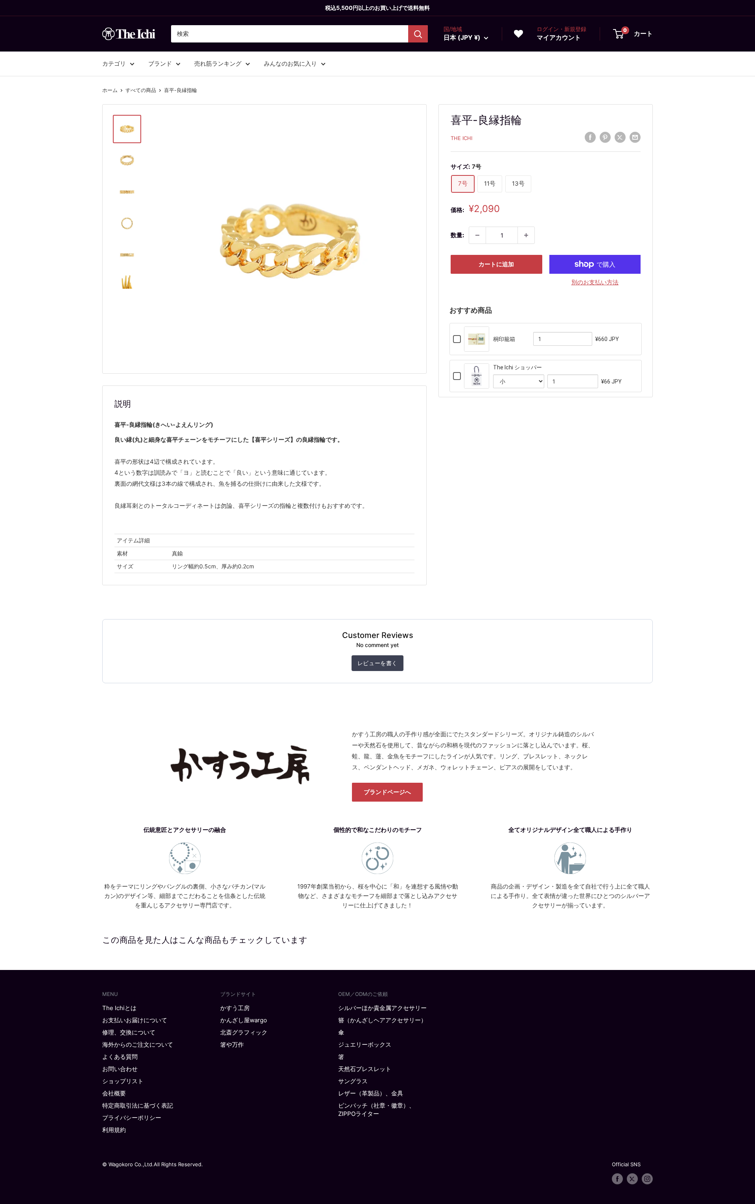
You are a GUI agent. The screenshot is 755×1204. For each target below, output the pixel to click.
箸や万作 (232, 1044)
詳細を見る (476, 346)
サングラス (353, 1081)
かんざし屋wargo (243, 1020)
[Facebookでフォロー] (617, 1178)
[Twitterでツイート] (620, 137)
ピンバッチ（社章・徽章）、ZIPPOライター (376, 1109)
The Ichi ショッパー (517, 367)
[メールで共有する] (635, 137)
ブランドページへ (387, 792)
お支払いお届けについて (134, 1020)
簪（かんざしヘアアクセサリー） (382, 1020)
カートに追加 (496, 264)
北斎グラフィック (243, 1032)
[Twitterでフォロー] (632, 1178)
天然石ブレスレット (364, 1069)
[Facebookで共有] (590, 137)
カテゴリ (114, 63)
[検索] (418, 33)
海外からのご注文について (137, 1044)
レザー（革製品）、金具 (370, 1093)
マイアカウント (559, 37)
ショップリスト (123, 1081)
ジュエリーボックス (364, 1044)
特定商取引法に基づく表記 (137, 1105)
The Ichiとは (119, 1008)
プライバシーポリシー (131, 1117)
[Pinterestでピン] (605, 137)
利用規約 (114, 1130)
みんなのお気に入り (290, 63)
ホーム (110, 90)
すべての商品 (140, 90)
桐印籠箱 (504, 339)
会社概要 (114, 1093)
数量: (457, 235)
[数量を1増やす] (526, 235)
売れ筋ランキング (217, 63)
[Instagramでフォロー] (647, 1178)
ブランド (160, 63)
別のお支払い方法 (595, 282)
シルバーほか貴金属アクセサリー (382, 1008)
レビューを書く (377, 663)
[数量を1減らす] (477, 235)
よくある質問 (120, 1056)
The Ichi (461, 138)
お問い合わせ (120, 1069)
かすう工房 (235, 1008)
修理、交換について (128, 1032)
